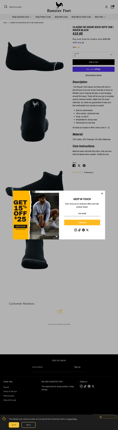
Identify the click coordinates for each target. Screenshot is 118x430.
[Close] (102, 193)
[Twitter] (87, 230)
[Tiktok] (79, 230)
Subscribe (82, 222)
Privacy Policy (72, 419)
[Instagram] (75, 230)
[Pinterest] (83, 230)
